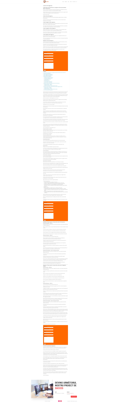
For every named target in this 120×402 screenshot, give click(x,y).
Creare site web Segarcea (47, 73)
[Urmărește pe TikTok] (61, 401)
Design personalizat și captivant (48, 77)
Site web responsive (47, 80)
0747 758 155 (74, 1)
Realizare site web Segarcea (47, 76)
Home (63, 1)
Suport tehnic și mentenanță (48, 82)
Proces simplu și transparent (48, 81)
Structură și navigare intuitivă (48, 78)
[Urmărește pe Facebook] (58, 401)
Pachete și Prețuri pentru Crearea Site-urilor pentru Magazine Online (53, 86)
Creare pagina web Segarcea (47, 75)
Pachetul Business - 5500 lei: (48, 88)
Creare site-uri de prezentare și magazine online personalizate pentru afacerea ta (55, 72)
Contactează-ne (73, 396)
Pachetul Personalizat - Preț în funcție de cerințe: (50, 85)
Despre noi (66, 1)
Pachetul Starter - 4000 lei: (47, 87)
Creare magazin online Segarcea (48, 74)
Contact (71, 1)
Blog (68, 1)
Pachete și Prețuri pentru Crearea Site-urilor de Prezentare (52, 83)
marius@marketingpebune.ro (70, 393)
